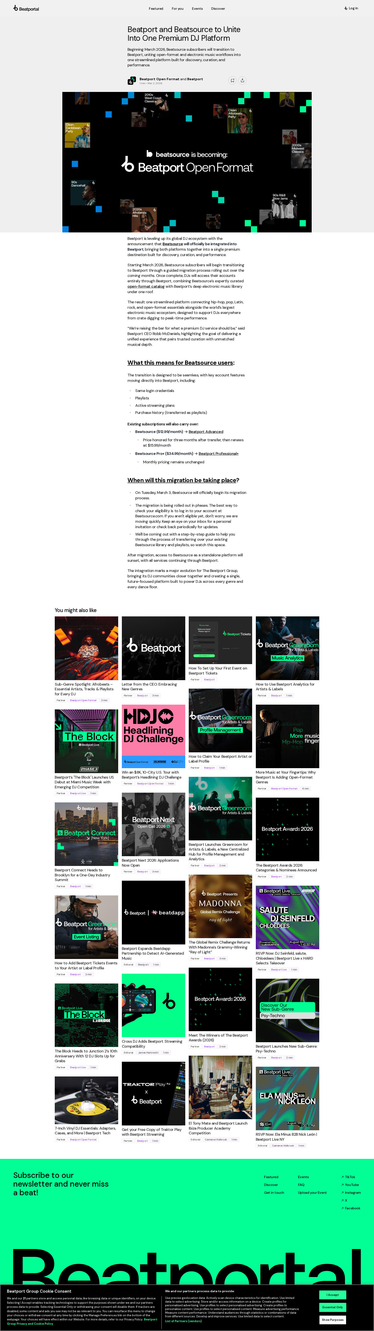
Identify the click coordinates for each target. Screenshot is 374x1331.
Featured (271, 1177)
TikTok (350, 1177)
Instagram (353, 1192)
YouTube (352, 1184)
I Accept (333, 1295)
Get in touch (274, 1192)
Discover (271, 1184)
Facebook (352, 1208)
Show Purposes (332, 1320)
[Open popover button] (242, 80)
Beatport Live (78, 793)
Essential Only (332, 1307)
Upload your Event (312, 1192)
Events (303, 1177)
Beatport (142, 695)
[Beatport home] (80, 8)
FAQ (301, 1184)
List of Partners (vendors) (183, 1321)
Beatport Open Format (83, 700)
